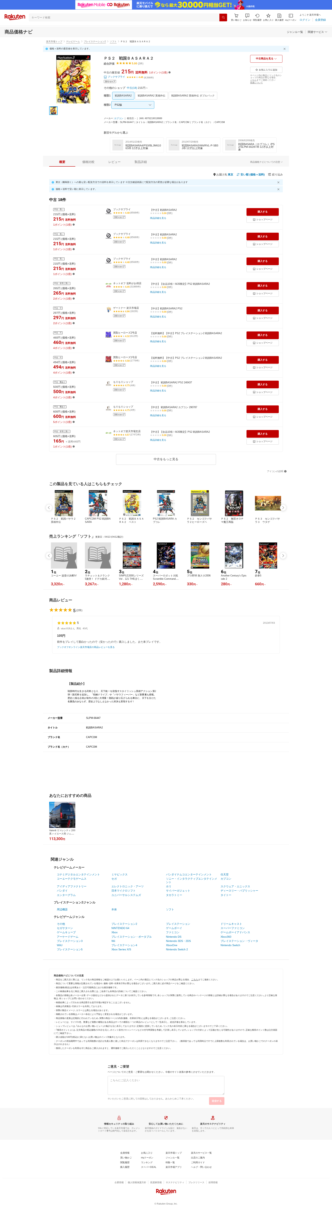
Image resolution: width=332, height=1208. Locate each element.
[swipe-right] (283, 508)
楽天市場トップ (54, 41)
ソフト (113, 41)
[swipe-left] (49, 508)
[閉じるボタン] (285, 49)
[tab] (62, 162)
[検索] (223, 17)
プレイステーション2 (95, 41)
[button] (247, 17)
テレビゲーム (73, 41)
